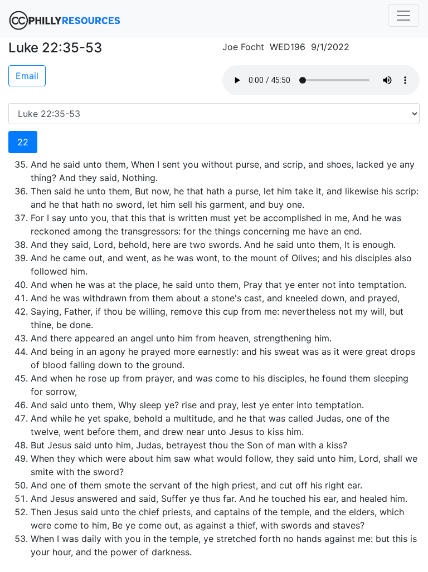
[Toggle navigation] (403, 15)
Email (27, 75)
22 (22, 142)
